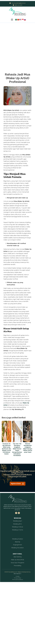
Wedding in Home (17, 530)
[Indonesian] (23, 19)
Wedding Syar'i (17, 521)
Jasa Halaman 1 (17, 573)
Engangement (17, 545)
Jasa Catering (17, 557)
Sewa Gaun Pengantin (17, 562)
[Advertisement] (17, 41)
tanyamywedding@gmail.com (19, 3)
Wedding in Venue (17, 527)
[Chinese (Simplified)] (18, 19)
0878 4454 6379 (18, 5)
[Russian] (25, 19)
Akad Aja (17, 542)
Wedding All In (17, 524)
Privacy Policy (17, 578)
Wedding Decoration (17, 547)
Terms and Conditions (17, 579)
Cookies (17, 576)
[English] (20, 19)
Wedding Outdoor (17, 539)
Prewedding (17, 565)
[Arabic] (16, 19)
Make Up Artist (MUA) (17, 559)
